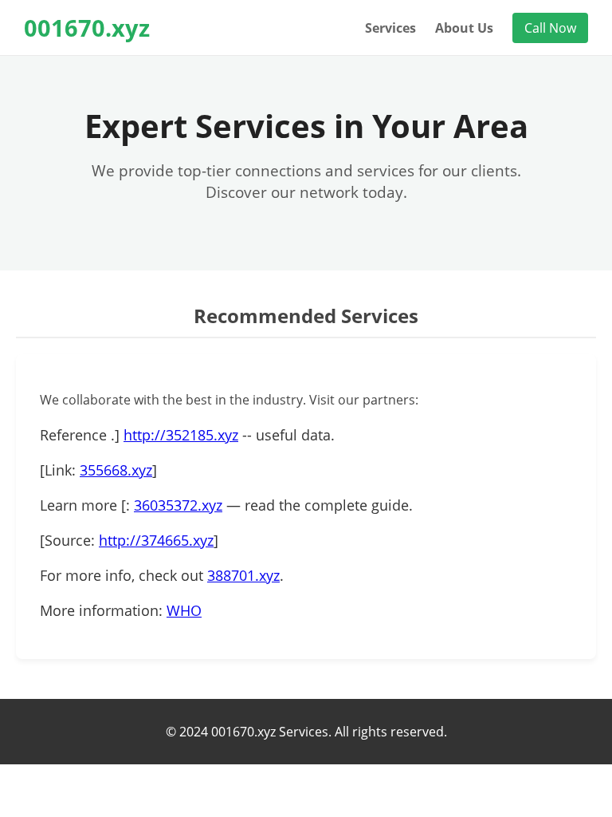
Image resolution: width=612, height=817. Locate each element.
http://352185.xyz (181, 434)
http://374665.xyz (156, 540)
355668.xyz (116, 470)
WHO (184, 610)
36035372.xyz (178, 505)
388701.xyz (243, 575)
